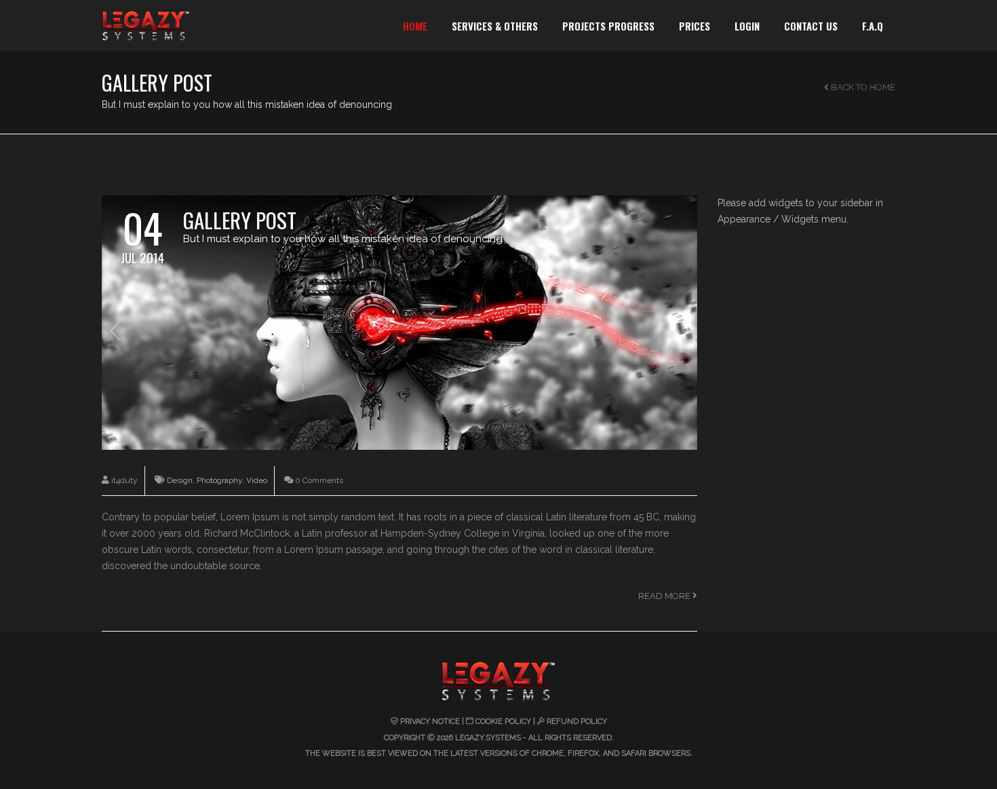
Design (180, 480)
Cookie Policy (503, 721)
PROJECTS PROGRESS (608, 25)
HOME (415, 25)
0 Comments (318, 480)
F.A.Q (872, 25)
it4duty (123, 480)
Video (256, 480)
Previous (115, 330)
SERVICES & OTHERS (495, 25)
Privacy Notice (430, 721)
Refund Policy (577, 721)
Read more (665, 596)
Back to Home (862, 87)
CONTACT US (811, 25)
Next (684, 330)
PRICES (694, 25)
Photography (219, 480)
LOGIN (747, 25)
